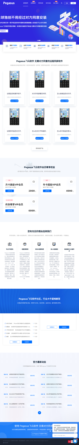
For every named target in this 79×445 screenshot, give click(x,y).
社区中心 (58, 317)
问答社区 (40, 3)
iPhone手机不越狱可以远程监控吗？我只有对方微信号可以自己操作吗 (30, 323)
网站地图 (6, 442)
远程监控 (33, 3)
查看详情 (32, 375)
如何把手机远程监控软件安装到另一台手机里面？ (23, 326)
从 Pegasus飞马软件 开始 (39, 433)
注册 (73, 3)
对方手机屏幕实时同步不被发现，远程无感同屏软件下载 (60, 374)
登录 (67, 3)
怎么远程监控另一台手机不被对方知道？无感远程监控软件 (24, 404)
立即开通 (9, 190)
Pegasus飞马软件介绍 (14, 100)
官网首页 (25, 3)
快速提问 (27, 342)
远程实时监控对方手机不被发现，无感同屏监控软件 (59, 384)
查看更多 (15, 342)
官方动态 (48, 3)
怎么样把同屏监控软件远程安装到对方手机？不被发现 (23, 336)
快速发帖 (64, 327)
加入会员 (55, 3)
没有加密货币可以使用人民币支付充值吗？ (21, 333)
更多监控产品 (39, 148)
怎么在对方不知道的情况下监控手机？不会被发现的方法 (23, 394)
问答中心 (21, 317)
